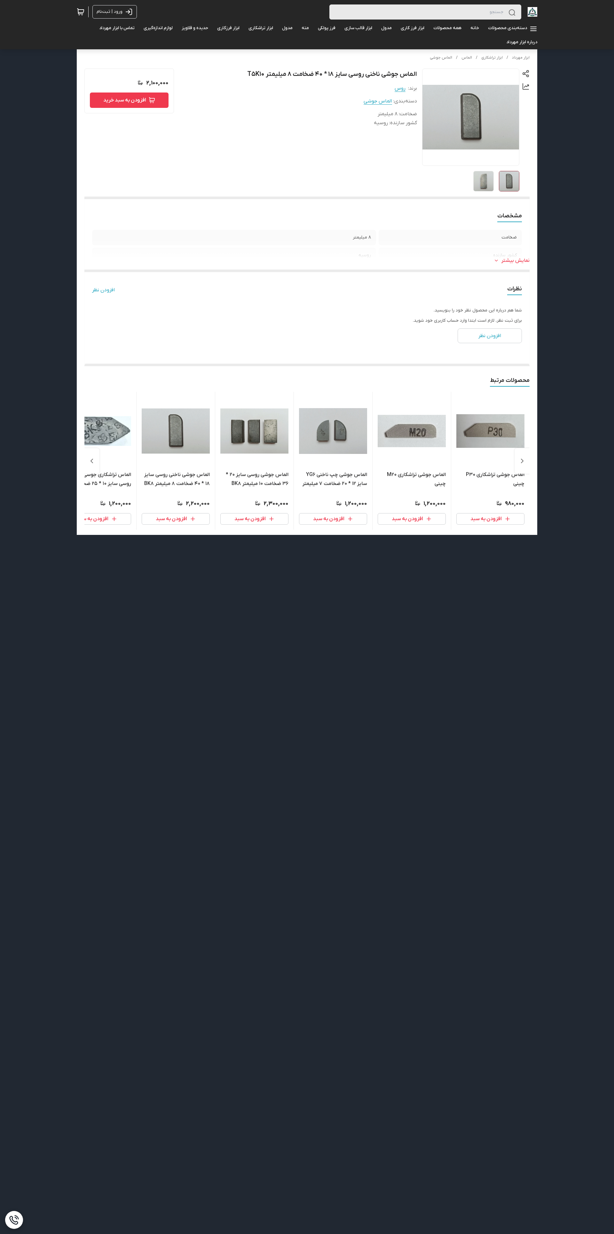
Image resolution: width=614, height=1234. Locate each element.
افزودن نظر (103, 290)
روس (400, 88)
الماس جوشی (441, 57)
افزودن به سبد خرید (124, 100)
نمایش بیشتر (515, 260)
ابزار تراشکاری (492, 57)
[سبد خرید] (80, 12)
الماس (466, 57)
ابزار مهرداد (521, 57)
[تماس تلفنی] (14, 1220)
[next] (91, 461)
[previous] (522, 461)
